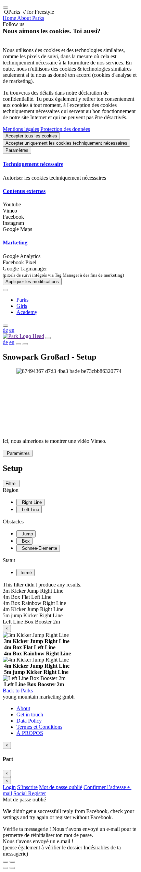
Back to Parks (18, 690)
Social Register (29, 793)
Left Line (29, 509)
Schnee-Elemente (38, 548)
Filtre (11, 483)
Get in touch (29, 714)
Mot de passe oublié (60, 787)
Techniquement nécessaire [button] (33, 164)
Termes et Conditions (39, 727)
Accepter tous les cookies (31, 135)
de (5, 330)
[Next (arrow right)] (12, 868)
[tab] (70, 164)
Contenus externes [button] (24, 191)
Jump (26, 533)
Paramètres (16, 150)
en (11, 330)
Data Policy (29, 721)
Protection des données (65, 129)
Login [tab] (9, 787)
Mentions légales (21, 129)
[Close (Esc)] (5, 862)
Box (24, 541)
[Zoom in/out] (12, 862)
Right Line (30, 502)
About (23, 708)
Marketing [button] (15, 242)
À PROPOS (29, 733)
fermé (25, 572)
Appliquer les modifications (32, 281)
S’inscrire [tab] (27, 787)
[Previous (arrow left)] (5, 868)
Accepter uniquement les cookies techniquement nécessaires (66, 143)
